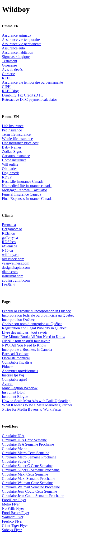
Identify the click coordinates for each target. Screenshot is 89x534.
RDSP (7, 177)
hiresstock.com (13, 259)
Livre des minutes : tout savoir (24, 332)
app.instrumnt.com (16, 280)
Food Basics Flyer (15, 513)
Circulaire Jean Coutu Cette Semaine (29, 491)
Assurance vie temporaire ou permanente (32, 82)
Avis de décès (12, 69)
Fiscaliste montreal (16, 358)
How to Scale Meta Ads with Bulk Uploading (36, 401)
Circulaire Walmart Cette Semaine (27, 483)
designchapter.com (16, 267)
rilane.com (10, 272)
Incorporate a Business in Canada (27, 349)
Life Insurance (12, 126)
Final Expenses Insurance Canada (27, 199)
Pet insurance (12, 130)
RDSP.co (9, 242)
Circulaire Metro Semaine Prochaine (29, 457)
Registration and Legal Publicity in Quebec (34, 328)
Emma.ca (9, 225)
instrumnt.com (12, 276)
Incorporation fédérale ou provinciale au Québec (38, 315)
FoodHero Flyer (14, 500)
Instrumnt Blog (13, 392)
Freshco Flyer (12, 521)
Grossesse (9, 65)
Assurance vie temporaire (21, 40)
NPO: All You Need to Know (24, 345)
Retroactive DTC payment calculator (29, 99)
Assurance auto (13, 48)
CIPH (6, 87)
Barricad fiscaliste (15, 354)
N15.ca (7, 250)
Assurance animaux (16, 35)
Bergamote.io (12, 229)
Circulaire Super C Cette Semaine (27, 466)
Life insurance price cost (20, 143)
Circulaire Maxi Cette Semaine (25, 474)
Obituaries (9, 169)
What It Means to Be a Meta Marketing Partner (37, 405)
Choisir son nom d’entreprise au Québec (32, 324)
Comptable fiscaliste (17, 362)
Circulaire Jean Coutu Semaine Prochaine (33, 496)
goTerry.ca (10, 238)
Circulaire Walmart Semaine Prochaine (31, 487)
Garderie (8, 74)
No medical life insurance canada (27, 186)
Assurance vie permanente (21, 44)
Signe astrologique (16, 57)
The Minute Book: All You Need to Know (33, 337)
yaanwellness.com (15, 263)
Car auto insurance (16, 156)
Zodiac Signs (12, 151)
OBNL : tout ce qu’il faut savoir (26, 341)
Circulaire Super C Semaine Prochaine (31, 470)
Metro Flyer (11, 504)
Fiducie (7, 367)
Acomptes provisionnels (20, 371)
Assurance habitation (17, 52)
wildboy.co (10, 255)
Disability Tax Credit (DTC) (23, 95)
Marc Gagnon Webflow (19, 388)
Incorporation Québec (18, 320)
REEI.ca (8, 233)
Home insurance (14, 160)
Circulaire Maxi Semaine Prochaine (28, 478)
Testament (9, 61)
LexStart (8, 285)
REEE (7, 78)
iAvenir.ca (9, 246)
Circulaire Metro (14, 449)
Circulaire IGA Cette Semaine (24, 440)
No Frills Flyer (13, 508)
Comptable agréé (14, 379)
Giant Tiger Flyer (15, 526)
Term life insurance (16, 134)
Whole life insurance (17, 139)
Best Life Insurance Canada (22, 181)
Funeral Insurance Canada (21, 194)
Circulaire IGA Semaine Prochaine (28, 444)
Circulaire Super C (16, 461)
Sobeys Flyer (12, 530)
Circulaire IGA (13, 436)
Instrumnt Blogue (15, 396)
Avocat (7, 384)
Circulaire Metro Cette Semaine (25, 453)
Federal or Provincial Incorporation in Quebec (36, 311)
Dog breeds (10, 173)
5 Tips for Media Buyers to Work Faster (31, 409)
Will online (10, 164)
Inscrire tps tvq (13, 375)
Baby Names (11, 147)
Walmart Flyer (12, 517)
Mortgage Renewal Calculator (24, 190)
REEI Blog (10, 91)
